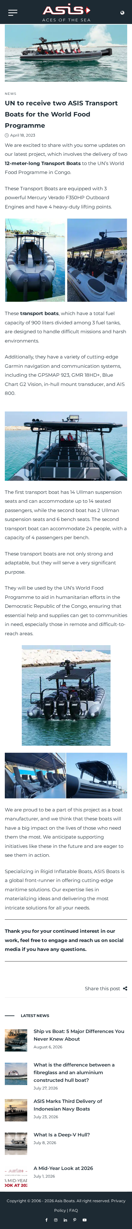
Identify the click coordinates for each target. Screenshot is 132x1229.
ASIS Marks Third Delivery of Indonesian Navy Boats (68, 1105)
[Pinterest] (74, 1220)
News (10, 94)
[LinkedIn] (65, 1220)
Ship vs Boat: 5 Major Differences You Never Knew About (79, 1035)
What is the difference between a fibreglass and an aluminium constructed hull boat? (74, 1072)
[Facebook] (46, 1220)
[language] (122, 14)
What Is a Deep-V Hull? (62, 1135)
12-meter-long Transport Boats (43, 163)
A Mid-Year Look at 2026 (63, 1168)
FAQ (73, 1210)
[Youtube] (85, 1220)
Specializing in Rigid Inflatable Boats (48, 871)
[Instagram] (55, 1220)
